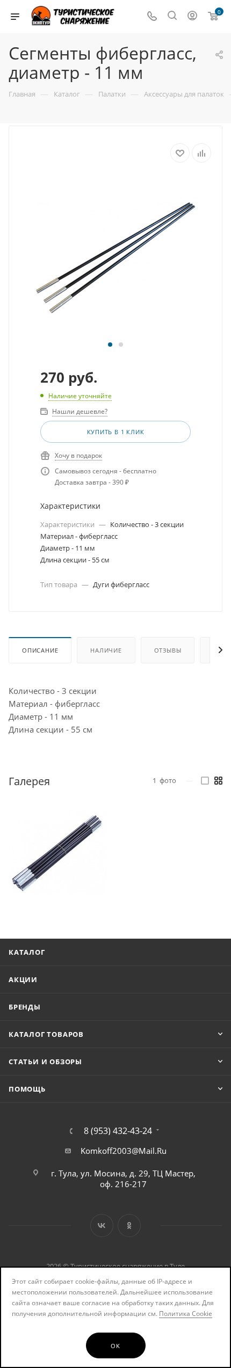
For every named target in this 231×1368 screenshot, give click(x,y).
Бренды (25, 1007)
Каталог (27, 952)
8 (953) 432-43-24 (118, 1130)
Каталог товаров (46, 1034)
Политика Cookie (185, 1313)
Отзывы (168, 650)
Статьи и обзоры (45, 1061)
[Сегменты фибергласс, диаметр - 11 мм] (115, 256)
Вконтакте (101, 1225)
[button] (110, 344)
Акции (23, 979)
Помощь (27, 1089)
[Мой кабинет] (192, 16)
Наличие (106, 650)
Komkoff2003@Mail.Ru (124, 1150)
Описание (40, 650)
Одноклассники (129, 1225)
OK (115, 1346)
